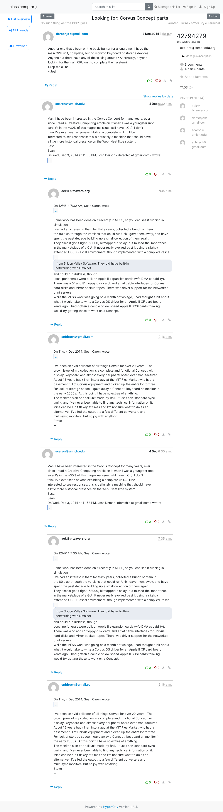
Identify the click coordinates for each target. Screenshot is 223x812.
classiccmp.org (23, 6)
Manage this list (168, 6)
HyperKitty (110, 807)
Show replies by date (158, 96)
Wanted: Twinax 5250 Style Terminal (194, 23)
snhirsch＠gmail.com (77, 336)
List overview (20, 19)
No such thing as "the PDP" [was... (65, 23)
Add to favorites (196, 76)
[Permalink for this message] (171, 80)
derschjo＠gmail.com (72, 34)
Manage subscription (198, 56)
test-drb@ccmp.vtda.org (198, 47)
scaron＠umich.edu (70, 103)
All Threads (20, 30)
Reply (52, 85)
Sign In (191, 6)
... (50, 160)
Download (19, 46)
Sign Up (209, 6)
